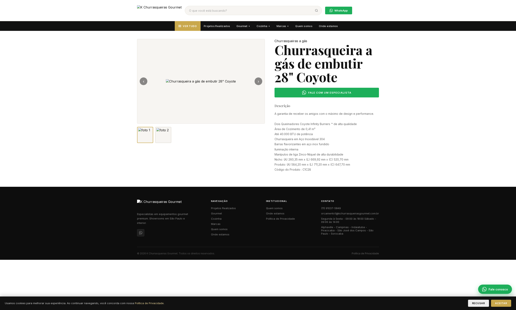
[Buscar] (316, 10)
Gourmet (243, 26)
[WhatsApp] (140, 232)
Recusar (478, 303)
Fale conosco (498, 289)
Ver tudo (190, 26)
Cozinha (263, 26)
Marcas (283, 26)
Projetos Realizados (217, 26)
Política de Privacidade (280, 218)
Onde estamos (328, 26)
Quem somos (303, 26)
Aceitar (501, 303)
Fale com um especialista (329, 92)
